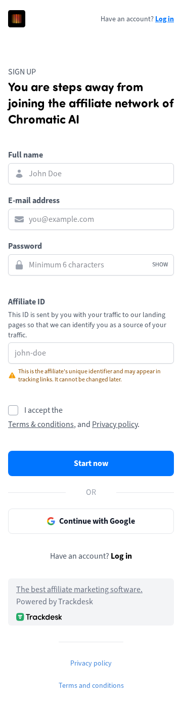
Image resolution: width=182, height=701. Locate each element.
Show (160, 264)
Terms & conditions (41, 424)
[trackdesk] (39, 616)
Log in (164, 18)
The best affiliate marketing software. (79, 590)
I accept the (43, 410)
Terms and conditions (91, 685)
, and (82, 424)
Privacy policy (115, 424)
